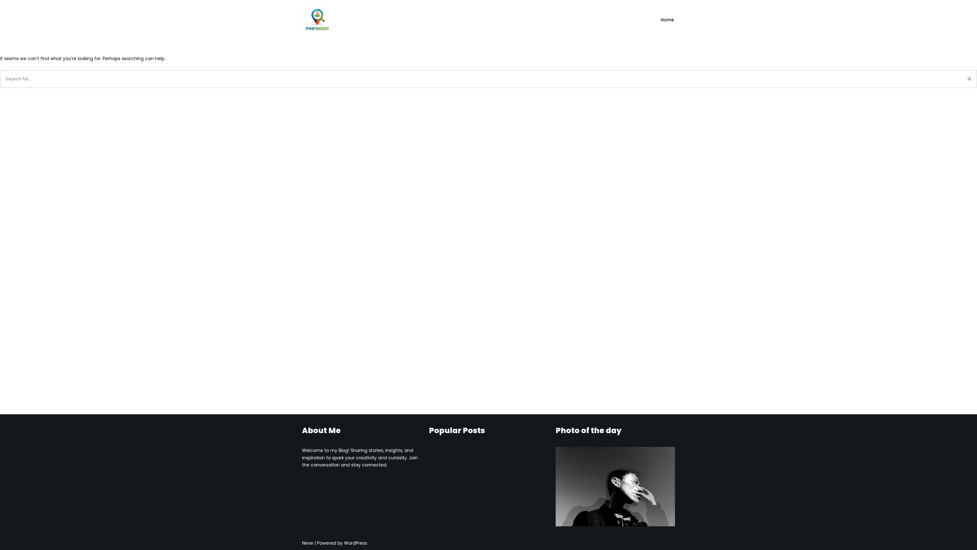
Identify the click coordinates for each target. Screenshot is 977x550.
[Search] (969, 79)
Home (667, 20)
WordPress (355, 543)
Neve (307, 543)
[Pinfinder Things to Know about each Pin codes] (317, 20)
